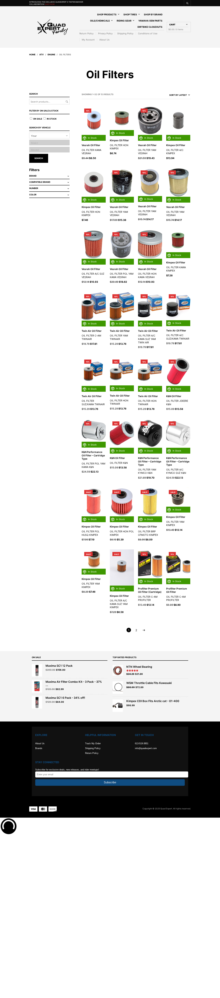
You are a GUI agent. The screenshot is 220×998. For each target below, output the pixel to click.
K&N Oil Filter (173, 396)
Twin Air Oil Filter (92, 330)
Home (32, 54)
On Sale (37, 118)
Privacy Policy (105, 33)
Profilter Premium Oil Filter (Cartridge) (150, 590)
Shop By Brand (153, 14)
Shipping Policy (125, 33)
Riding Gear (124, 20)
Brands (38, 748)
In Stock (51, 118)
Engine (51, 54)
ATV (41, 54)
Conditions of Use (147, 33)
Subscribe (110, 782)
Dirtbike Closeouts (150, 26)
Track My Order (93, 743)
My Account (88, 39)
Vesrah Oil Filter (91, 145)
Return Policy (86, 33)
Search (66, 101)
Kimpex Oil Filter (119, 140)
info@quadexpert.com (146, 748)
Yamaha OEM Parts (150, 20)
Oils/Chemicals (100, 20)
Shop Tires (130, 14)
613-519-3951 (141, 743)
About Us (104, 39)
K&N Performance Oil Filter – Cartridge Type (93, 455)
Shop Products (107, 14)
